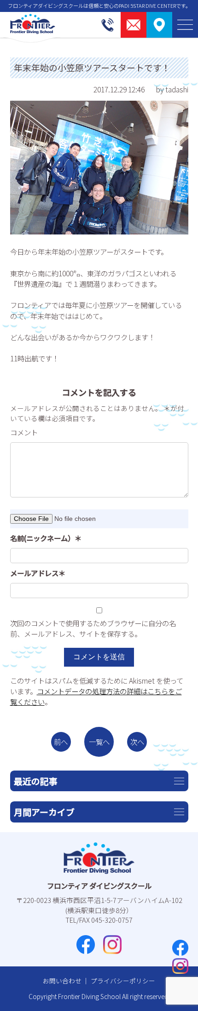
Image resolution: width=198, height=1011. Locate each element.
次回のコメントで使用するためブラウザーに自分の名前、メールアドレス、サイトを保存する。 (93, 628)
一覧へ (99, 742)
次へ (137, 742)
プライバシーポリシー (123, 980)
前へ (61, 742)
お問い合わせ (62, 980)
